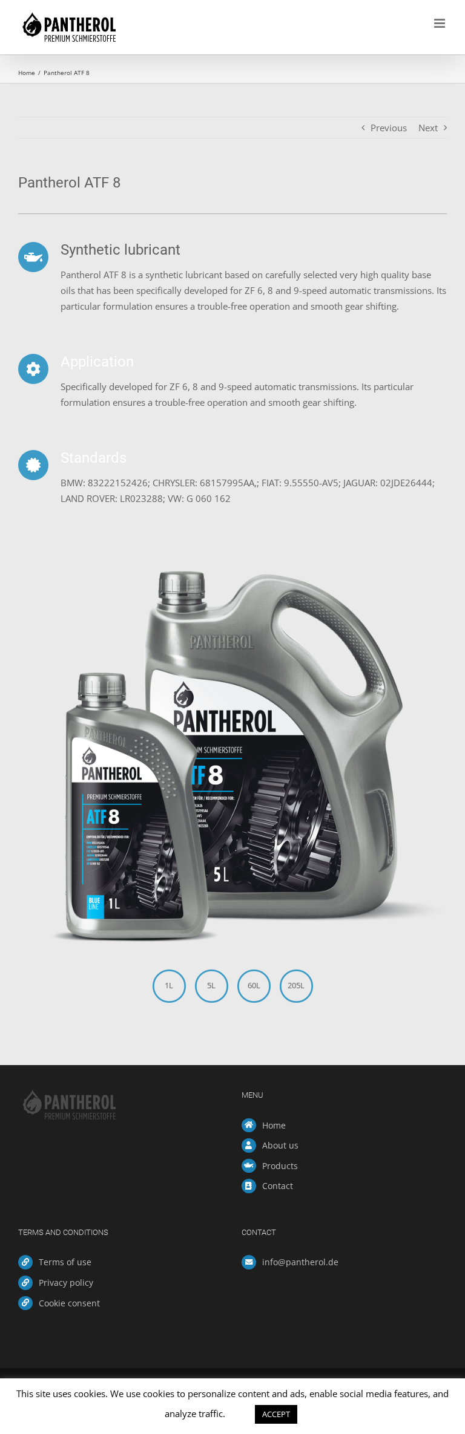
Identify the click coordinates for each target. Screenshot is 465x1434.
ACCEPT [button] (276, 1414)
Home (274, 1125)
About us (280, 1145)
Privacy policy (66, 1282)
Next (428, 128)
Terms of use (65, 1262)
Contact (277, 1185)
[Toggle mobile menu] (440, 23)
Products (280, 1166)
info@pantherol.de (300, 1262)
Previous (389, 128)
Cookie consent (69, 1303)
